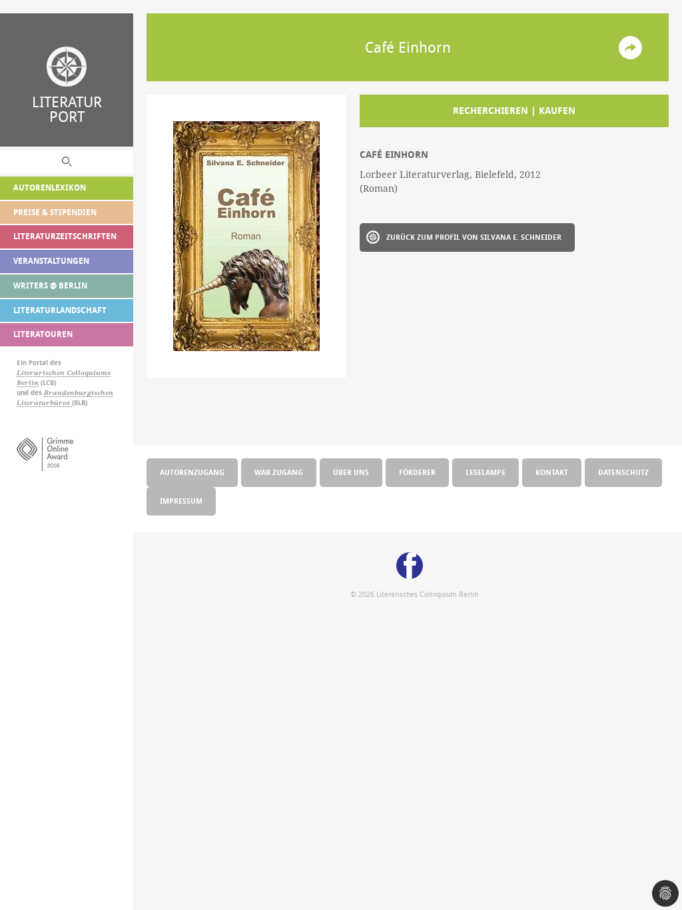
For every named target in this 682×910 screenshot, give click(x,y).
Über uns (351, 472)
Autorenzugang (192, 472)
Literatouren (43, 334)
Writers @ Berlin (50, 285)
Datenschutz (623, 472)
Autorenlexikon (49, 187)
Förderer (417, 472)
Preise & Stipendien (55, 212)
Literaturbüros (44, 402)
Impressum (181, 501)
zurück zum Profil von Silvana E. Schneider (473, 237)
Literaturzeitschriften (65, 236)
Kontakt (551, 472)
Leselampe (486, 472)
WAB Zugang (278, 472)
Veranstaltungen (51, 260)
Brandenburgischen (78, 392)
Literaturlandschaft (60, 310)
